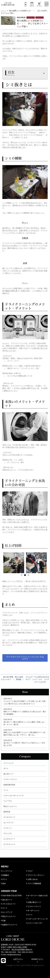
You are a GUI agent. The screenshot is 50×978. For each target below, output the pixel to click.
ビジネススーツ (9, 817)
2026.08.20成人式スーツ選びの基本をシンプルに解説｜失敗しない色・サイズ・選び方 (24, 722)
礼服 (4, 921)
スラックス (7, 833)
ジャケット (7, 828)
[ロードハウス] (8, 4)
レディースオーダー (35, 923)
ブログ (30, 871)
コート (5, 790)
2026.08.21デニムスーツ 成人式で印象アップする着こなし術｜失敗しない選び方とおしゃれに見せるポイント (24, 701)
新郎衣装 (6, 812)
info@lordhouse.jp (14, 955)
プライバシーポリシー (35, 875)
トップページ (7, 871)
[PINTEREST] (46, 960)
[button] (21, 575)
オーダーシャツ (33, 911)
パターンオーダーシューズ (13, 796)
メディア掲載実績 (34, 883)
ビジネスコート (9, 839)
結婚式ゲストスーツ (9, 925)
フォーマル (7, 801)
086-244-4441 (10, 952)
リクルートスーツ (10, 779)
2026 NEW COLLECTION (12, 896)
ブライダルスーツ (9, 904)
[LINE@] (3, 960)
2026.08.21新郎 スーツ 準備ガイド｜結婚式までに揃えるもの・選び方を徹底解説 (24, 711)
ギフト (5, 768)
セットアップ (8, 823)
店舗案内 (5, 875)
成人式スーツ (8, 774)
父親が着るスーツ (34, 902)
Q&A (4, 883)
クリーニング (8, 763)
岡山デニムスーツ (10, 806)
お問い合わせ (32, 879)
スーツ (4, 908)
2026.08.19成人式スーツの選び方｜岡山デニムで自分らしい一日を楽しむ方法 (24, 742)
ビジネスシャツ (9, 844)
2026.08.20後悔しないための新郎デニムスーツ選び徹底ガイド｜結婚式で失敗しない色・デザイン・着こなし (24, 732)
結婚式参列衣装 (9, 785)
